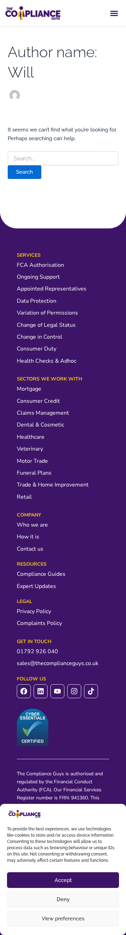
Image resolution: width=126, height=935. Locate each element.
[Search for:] (63, 158)
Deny (63, 899)
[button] (114, 13)
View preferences (63, 918)
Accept (63, 880)
